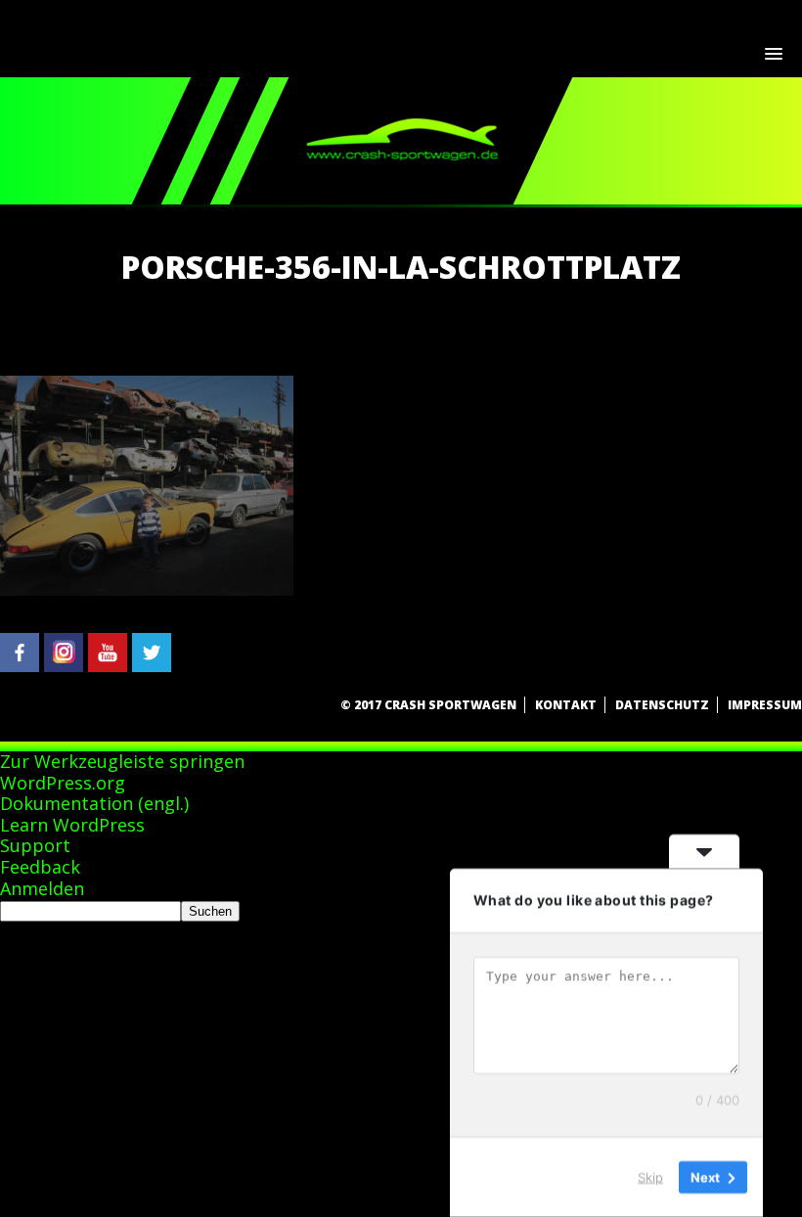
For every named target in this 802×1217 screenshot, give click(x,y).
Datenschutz (662, 705)
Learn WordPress (72, 824)
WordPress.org (62, 782)
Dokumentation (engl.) (94, 803)
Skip (650, 1177)
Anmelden (42, 888)
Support (35, 845)
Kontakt (566, 705)
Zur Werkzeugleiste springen (122, 761)
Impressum (765, 705)
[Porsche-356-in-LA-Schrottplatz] (146, 590)
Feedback (40, 867)
